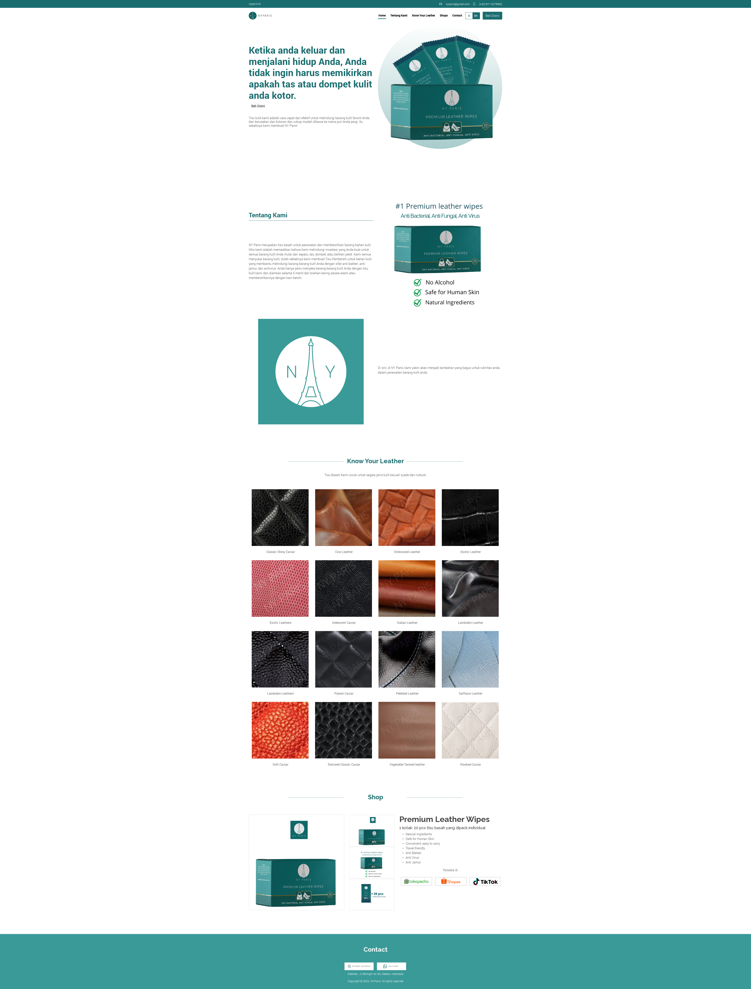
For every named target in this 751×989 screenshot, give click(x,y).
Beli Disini (492, 15)
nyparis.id (255, 4)
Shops (444, 15)
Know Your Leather (423, 15)
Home (382, 15)
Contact (457, 15)
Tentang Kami (398, 15)
